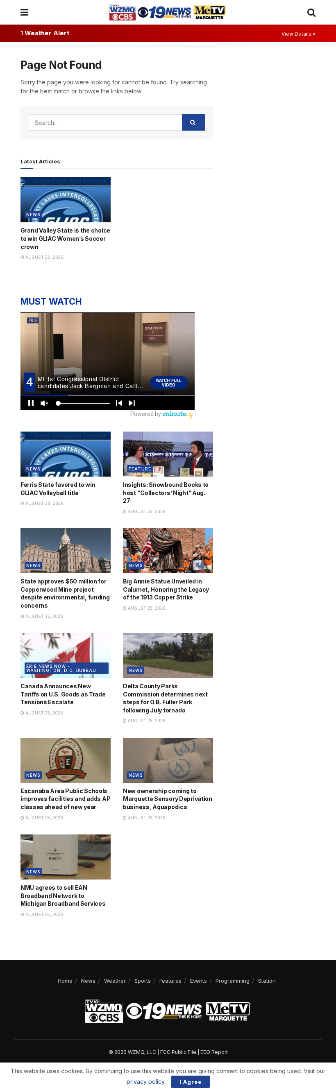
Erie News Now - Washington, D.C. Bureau (61, 668)
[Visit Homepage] (167, 12)
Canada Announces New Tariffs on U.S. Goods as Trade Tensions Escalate (63, 694)
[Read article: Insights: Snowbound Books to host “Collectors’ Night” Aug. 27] (168, 454)
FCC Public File (178, 1052)
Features (170, 980)
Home (65, 980)
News (33, 214)
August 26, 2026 (44, 257)
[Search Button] (311, 12)
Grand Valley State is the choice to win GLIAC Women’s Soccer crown (65, 238)
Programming (233, 980)
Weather (115, 980)
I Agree (190, 1081)
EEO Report (214, 1052)
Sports (142, 980)
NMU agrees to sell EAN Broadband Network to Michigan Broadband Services (62, 895)
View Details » (299, 34)
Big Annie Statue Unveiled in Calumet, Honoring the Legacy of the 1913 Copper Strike (166, 589)
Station (267, 980)
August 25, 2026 (146, 511)
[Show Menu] (24, 12)
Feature (140, 468)
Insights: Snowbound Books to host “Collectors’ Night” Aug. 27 (166, 492)
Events (198, 980)
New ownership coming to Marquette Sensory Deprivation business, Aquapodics (167, 798)
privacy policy (145, 1081)
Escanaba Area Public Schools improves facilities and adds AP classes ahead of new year (65, 798)
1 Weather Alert (44, 33)
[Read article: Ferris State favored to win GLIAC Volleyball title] (65, 454)
